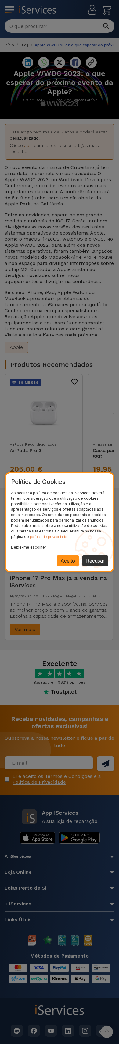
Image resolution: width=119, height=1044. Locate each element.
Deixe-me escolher (28, 547)
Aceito (67, 561)
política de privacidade (48, 537)
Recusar (95, 561)
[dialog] (59, 522)
